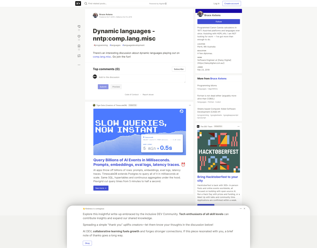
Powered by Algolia (157, 4)
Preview (116, 86)
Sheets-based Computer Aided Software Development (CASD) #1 (217, 113)
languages (115, 45)
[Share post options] (79, 64)
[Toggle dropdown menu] (190, 105)
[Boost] (79, 55)
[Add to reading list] (79, 47)
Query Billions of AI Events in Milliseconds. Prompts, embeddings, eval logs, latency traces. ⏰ (139, 162)
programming (101, 45)
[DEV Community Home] (78, 3)
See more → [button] (100, 188)
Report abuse (148, 94)
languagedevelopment (133, 45)
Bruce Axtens (106, 14)
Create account (231, 3)
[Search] (85, 3)
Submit (103, 86)
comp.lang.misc (102, 56)
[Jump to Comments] (79, 37)
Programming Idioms (207, 87)
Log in (216, 3)
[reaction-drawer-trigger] (79, 28)
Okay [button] (87, 243)
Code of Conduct (132, 94)
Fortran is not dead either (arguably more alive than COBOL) (216, 98)
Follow (219, 21)
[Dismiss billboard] (244, 209)
